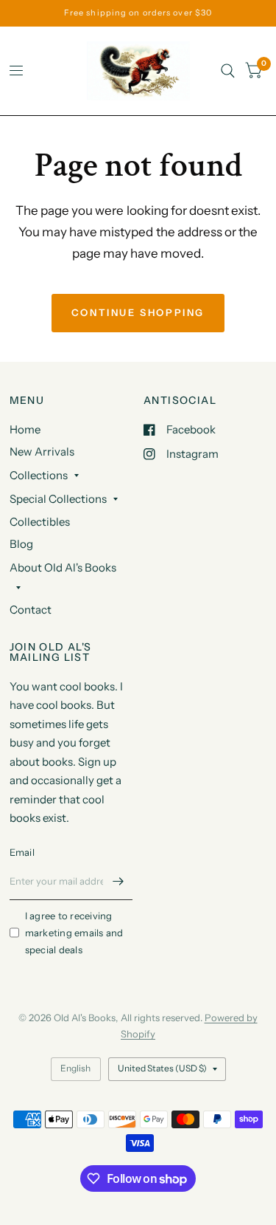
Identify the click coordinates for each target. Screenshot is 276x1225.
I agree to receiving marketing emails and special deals (74, 932)
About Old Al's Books (63, 567)
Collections (39, 475)
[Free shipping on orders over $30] (138, 13)
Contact (31, 610)
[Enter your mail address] (117, 881)
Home (25, 429)
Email (22, 852)
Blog (21, 544)
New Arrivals (42, 452)
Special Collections (58, 499)
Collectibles (40, 522)
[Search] (228, 71)
